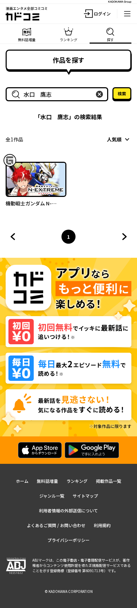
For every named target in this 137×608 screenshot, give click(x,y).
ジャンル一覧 (51, 496)
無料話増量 (47, 481)
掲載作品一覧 (108, 481)
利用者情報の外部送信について (68, 510)
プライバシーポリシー (68, 540)
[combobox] (58, 94)
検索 (122, 93)
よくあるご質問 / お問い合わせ (56, 525)
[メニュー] (127, 14)
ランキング (76, 481)
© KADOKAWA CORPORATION (69, 591)
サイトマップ (85, 496)
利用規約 (102, 525)
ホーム (22, 481)
